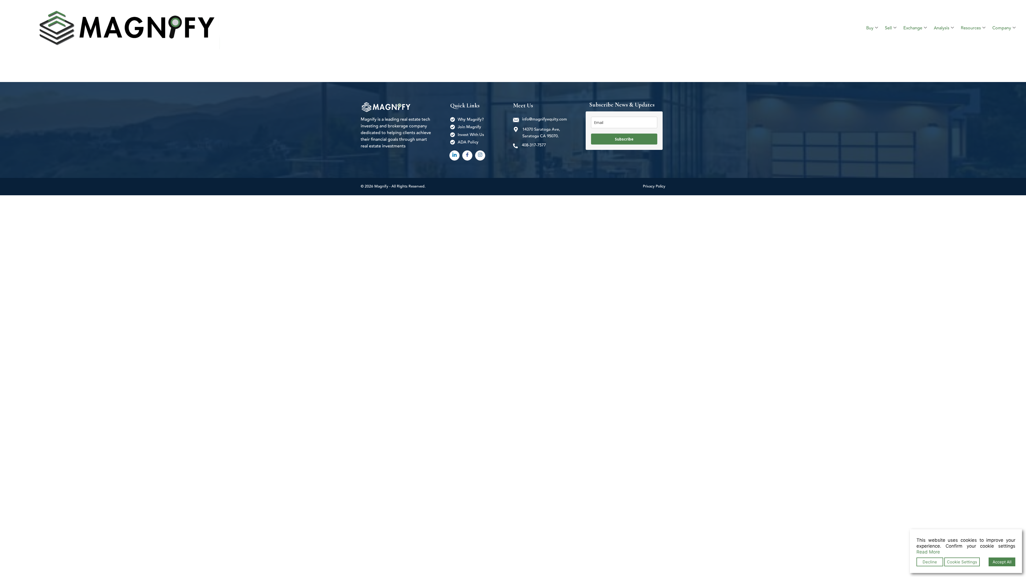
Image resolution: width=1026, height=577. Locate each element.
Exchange (912, 28)
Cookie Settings (962, 561)
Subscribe (624, 139)
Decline (930, 561)
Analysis (941, 28)
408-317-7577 (534, 145)
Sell (888, 28)
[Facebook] (467, 155)
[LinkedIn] (454, 155)
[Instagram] (480, 155)
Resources (971, 28)
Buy (869, 28)
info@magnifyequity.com (544, 119)
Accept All (1002, 561)
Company (1001, 28)
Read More (928, 552)
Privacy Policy (654, 186)
